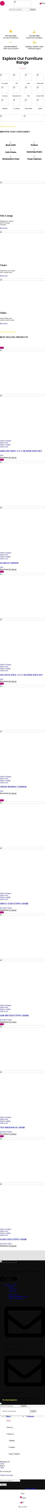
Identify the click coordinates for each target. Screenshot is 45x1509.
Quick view (4, 443)
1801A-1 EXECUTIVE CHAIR (14, 903)
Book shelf (11, 145)
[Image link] (8, 1262)
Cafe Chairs (10, 152)
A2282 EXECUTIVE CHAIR (13, 1239)
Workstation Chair (10, 159)
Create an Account (6, 1475)
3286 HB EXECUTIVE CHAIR (14, 1015)
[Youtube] (14, 1279)
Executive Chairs (6, 908)
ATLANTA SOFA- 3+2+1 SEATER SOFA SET (21, 675)
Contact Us (12, 1289)
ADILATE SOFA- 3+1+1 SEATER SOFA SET (21, 451)
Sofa (1, 455)
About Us (12, 1291)
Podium (34, 145)
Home (11, 1287)
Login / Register (14, 1454)
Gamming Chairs (34, 152)
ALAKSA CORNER (9, 563)
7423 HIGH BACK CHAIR (12, 1127)
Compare (12, 1447)
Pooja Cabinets (34, 159)
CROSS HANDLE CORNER (13, 787)
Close (2, 1464)
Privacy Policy (14, 1295)
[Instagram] (8, 1279)
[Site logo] (22, 7)
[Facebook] (2, 1279)
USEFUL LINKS (10, 1285)
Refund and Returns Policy (18, 1296)
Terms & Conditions (16, 1298)
